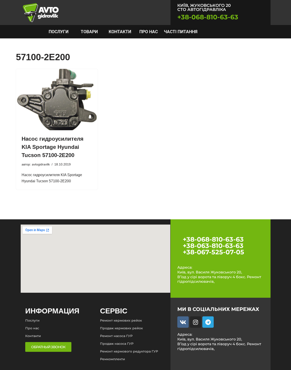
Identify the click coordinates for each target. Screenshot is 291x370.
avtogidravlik (41, 164)
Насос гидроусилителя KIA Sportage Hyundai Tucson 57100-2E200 (52, 147)
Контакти (120, 31)
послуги (58, 31)
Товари (89, 31)
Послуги (32, 320)
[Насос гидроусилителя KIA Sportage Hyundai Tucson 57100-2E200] (57, 99)
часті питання (180, 31)
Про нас (148, 31)
